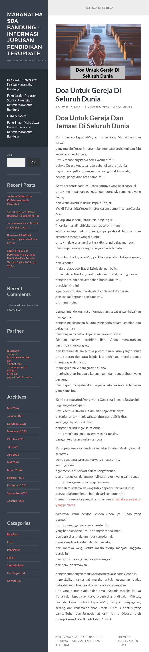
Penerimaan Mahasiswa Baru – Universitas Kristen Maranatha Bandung (23, 129)
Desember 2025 (17, 423)
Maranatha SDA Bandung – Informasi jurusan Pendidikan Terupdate (80, 640)
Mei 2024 (13, 462)
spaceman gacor (17, 367)
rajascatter (14, 350)
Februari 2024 (15, 477)
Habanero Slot (16, 116)
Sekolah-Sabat (15, 565)
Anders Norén (128, 640)
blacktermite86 (97, 107)
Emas (10, 542)
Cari (10, 155)
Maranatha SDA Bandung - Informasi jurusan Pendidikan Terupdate (25, 34)
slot (9, 360)
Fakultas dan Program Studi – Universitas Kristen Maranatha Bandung (22, 102)
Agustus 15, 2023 (68, 107)
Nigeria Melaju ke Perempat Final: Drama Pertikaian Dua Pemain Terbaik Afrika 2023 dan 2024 (21, 258)
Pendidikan (13, 549)
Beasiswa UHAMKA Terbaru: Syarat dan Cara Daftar (22, 238)
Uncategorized (16, 573)
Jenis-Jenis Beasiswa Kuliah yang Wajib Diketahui (19, 200)
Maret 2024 (14, 470)
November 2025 (17, 431)
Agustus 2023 (15, 500)
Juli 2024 (12, 446)
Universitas (14, 580)
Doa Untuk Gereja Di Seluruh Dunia (88, 94)
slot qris (12, 354)
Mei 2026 (13, 408)
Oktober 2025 (15, 439)
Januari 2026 (15, 416)
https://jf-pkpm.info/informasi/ (19, 375)
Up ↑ (123, 644)
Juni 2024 (13, 454)
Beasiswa (13, 534)
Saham (11, 557)
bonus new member (18, 357)
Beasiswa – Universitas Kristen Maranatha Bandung (22, 84)
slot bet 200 (14, 363)
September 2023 (17, 493)
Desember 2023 (17, 485)
